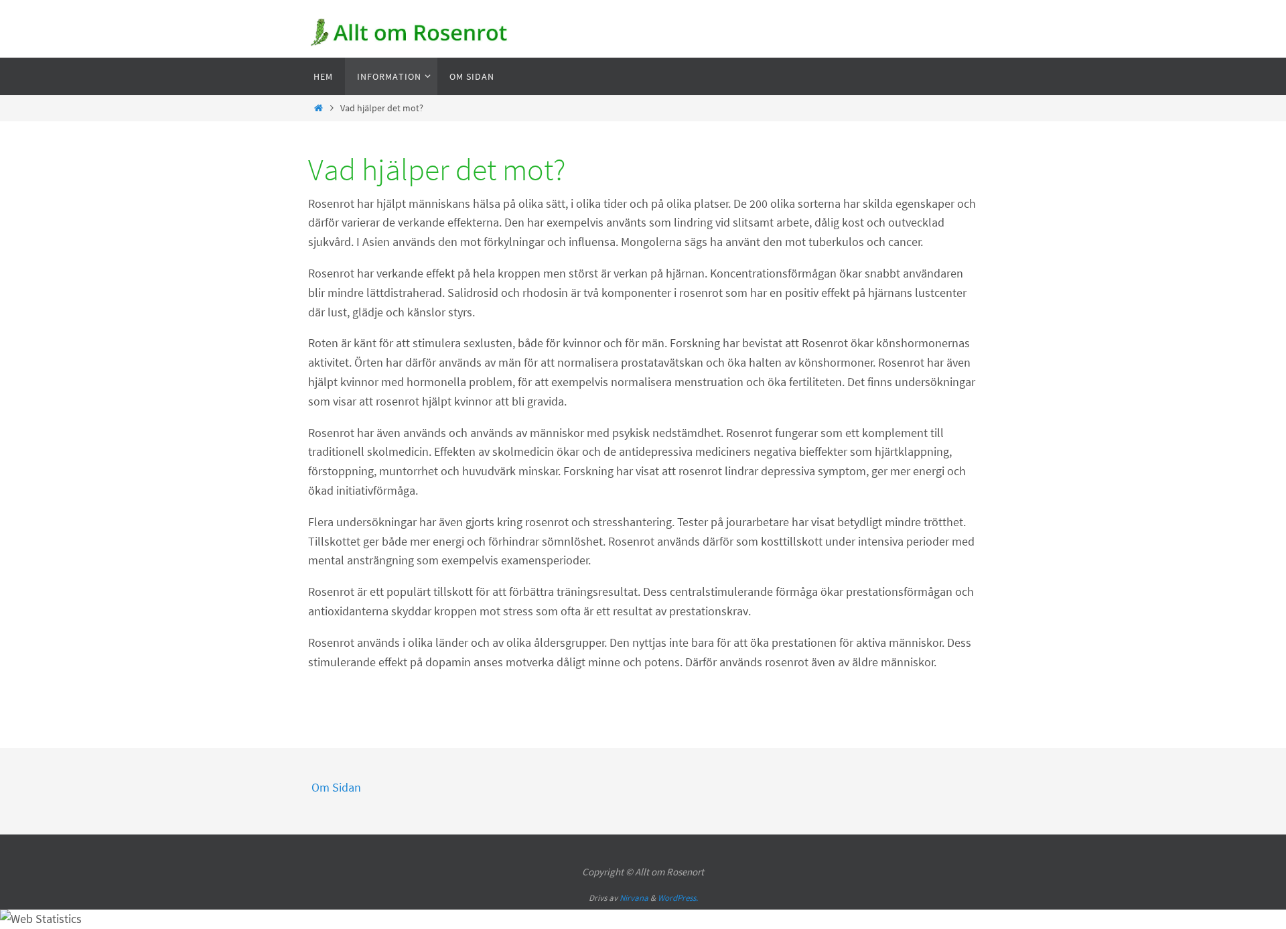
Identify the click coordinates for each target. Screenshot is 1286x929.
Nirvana (634, 898)
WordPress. (678, 898)
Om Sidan (336, 787)
